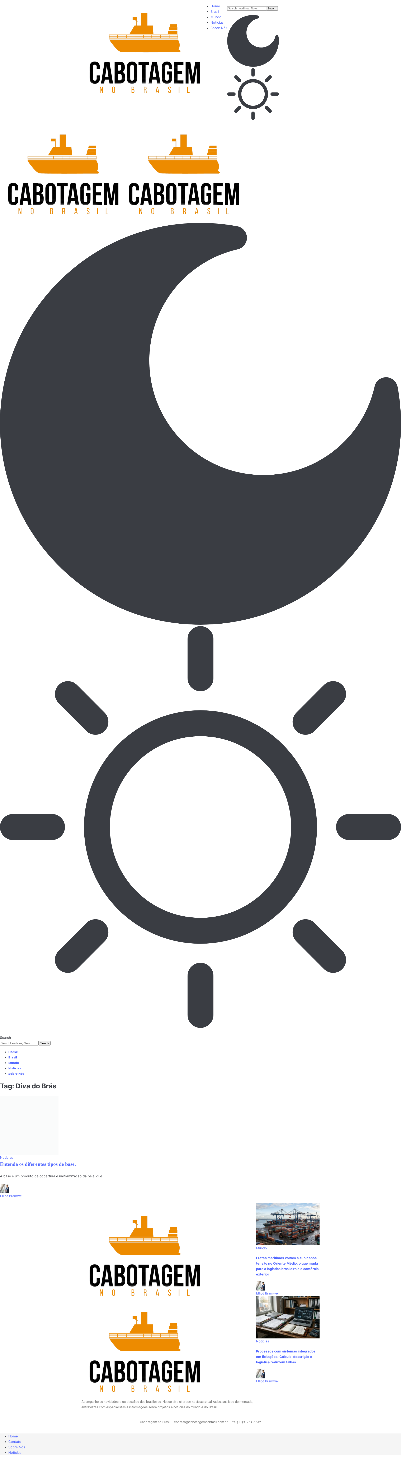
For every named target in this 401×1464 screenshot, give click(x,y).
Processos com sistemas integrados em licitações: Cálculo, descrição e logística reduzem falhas (286, 1356)
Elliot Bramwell (11, 1196)
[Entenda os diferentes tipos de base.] (29, 1125)
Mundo (261, 1248)
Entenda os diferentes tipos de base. (38, 1164)
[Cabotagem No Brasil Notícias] (120, 169)
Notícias (6, 1157)
